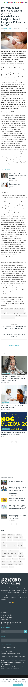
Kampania (4, 311)
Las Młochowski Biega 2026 (16, 481)
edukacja (9, 540)
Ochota (16, 548)
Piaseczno (4, 550)
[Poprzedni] (12, 442)
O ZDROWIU (5, 402)
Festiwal (4, 542)
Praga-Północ (14, 553)
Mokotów (20, 545)
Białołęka (19, 534)
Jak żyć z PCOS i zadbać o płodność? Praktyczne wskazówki (16, 184)
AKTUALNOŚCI (5, 373)
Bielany (4, 537)
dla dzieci (15, 537)
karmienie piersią (13, 311)
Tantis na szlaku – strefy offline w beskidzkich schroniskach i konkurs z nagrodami (17, 516)
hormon (22, 308)
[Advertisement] (14, 459)
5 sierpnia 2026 (12, 512)
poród (3, 315)
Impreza (20, 542)
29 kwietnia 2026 (13, 180)
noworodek (15, 313)
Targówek (21, 556)
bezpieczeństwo (11, 534)
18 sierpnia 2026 (12, 502)
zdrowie (12, 318)
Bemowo (4, 534)
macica (4, 313)
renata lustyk (17, 315)
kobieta (21, 311)
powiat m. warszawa (13, 550)
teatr (3, 558)
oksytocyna (23, 313)
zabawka (4, 564)
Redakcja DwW (7, 28)
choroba (9, 537)
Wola (14, 561)
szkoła (15, 556)
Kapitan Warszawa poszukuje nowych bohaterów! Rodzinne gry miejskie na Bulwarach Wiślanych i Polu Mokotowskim (18, 508)
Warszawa (14, 558)
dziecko (16, 308)
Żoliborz (11, 567)
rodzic (24, 315)
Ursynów (8, 558)
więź (7, 318)
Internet (4, 545)
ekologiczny (16, 540)
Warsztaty (21, 558)
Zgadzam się (18, 685)
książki (14, 545)
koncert (9, 545)
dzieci (11, 308)
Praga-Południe (5, 553)
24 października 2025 (14, 187)
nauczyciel (10, 548)
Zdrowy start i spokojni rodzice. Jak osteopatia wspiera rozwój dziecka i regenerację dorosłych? (18, 176)
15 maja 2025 (4, 436)
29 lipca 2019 (17, 28)
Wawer (3, 561)
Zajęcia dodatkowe (12, 564)
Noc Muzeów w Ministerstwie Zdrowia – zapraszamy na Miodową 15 (13, 433)
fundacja (14, 542)
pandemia (22, 548)
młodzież (4, 548)
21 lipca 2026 (12, 520)
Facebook (23, 540)
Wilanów (9, 561)
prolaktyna (9, 315)
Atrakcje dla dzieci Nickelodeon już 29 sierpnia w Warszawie (17, 499)
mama (8, 313)
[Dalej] (15, 442)
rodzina (3, 556)
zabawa (20, 561)
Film (9, 542)
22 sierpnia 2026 (12, 483)
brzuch (6, 308)
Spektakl (9, 556)
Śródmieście (4, 567)
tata (3, 318)
